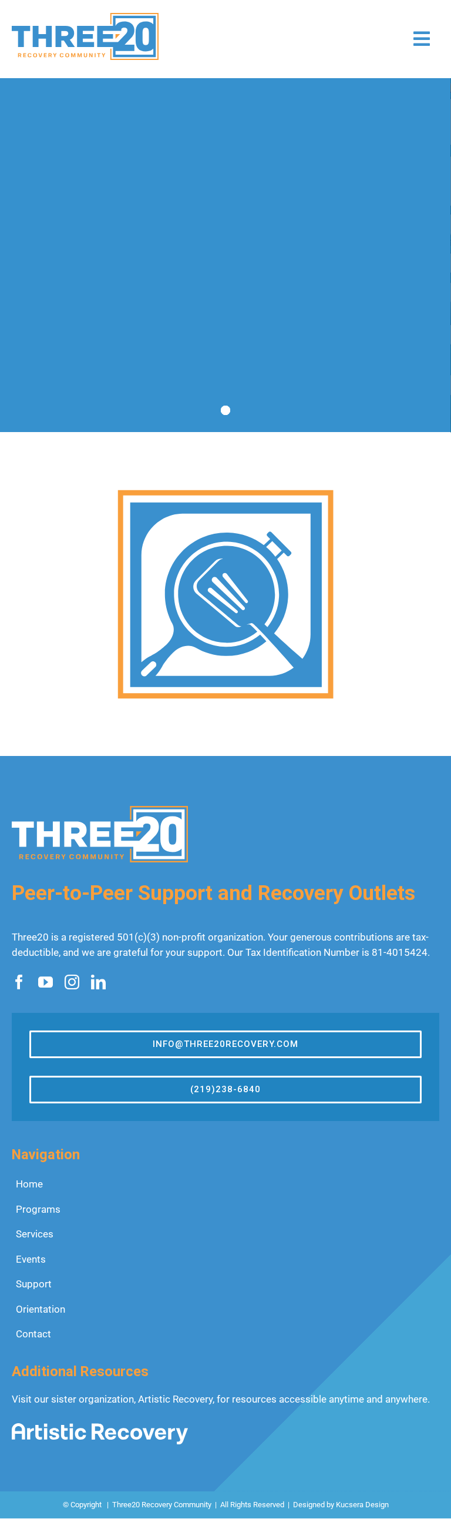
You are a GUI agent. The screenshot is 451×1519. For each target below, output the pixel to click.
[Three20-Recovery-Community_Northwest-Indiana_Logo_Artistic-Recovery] (100, 1428)
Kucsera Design (362, 1504)
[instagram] (72, 982)
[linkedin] (98, 982)
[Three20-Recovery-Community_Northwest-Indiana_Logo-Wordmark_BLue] (85, 18)
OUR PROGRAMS (74, 337)
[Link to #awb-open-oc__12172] (421, 38)
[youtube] (45, 982)
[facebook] (19, 982)
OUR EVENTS (195, 337)
